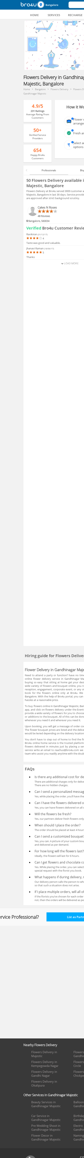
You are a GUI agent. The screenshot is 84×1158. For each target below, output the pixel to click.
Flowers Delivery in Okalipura (44, 1083)
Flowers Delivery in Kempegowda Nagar (44, 1064)
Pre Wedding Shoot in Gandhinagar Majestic (46, 1127)
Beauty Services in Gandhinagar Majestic (46, 1104)
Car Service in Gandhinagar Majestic (46, 1118)
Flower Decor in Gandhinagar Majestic (46, 1137)
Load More (70, 263)
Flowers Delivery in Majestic (44, 1054)
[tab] (34, 15)
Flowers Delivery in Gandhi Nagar (44, 1074)
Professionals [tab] (49, 170)
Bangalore (52, 5)
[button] (52, 4)
